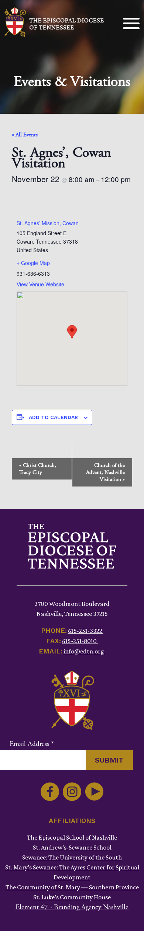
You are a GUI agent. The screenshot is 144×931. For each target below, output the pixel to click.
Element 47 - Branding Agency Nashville (72, 907)
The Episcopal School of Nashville (72, 837)
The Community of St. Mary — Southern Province (72, 887)
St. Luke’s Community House (72, 897)
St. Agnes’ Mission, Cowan (48, 223)
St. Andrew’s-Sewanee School (72, 847)
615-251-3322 (85, 630)
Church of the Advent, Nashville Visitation (105, 472)
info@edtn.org (84, 651)
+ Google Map (33, 262)
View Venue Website (40, 284)
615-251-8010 (80, 641)
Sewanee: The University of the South (72, 857)
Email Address (32, 744)
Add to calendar (53, 417)
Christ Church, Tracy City (37, 469)
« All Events (25, 134)
